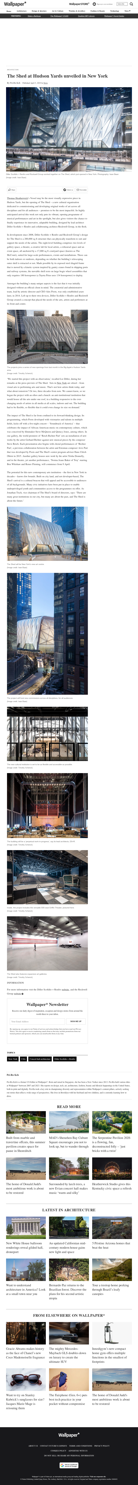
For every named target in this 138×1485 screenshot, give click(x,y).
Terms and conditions (80, 1446)
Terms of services (39, 1029)
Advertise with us (77, 1450)
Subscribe (121, 4)
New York (62, 382)
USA (23, 1059)
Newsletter (83, 190)
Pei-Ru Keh (15, 82)
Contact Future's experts (53, 1446)
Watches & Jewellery (77, 10)
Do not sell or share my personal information (69, 1455)
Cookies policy (58, 1450)
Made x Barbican (34, 16)
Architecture (22, 10)
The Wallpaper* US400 (59, 16)
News (46, 83)
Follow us (70, 190)
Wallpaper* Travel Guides (114, 16)
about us (33, 1446)
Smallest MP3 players (86, 16)
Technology (114, 10)
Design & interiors (39, 10)
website (65, 989)
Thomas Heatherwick (17, 198)
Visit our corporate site (98, 1476)
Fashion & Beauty (98, 10)
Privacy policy (102, 1446)
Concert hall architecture (40, 1059)
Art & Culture (57, 10)
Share (13, 190)
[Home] (8, 11)
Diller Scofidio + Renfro (64, 1059)
